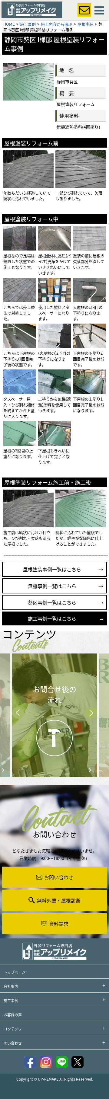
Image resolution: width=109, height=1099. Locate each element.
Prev (18, 713)
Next (91, 713)
